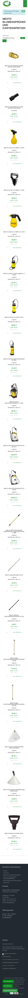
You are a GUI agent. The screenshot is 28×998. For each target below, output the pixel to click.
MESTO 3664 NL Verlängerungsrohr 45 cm (14, 616)
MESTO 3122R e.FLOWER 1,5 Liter (14, 232)
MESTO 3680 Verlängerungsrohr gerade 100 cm (14, 704)
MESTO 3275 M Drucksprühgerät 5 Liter (14, 402)
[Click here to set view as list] (6, 40)
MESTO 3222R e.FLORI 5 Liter (14, 317)
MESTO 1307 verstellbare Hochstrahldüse (14, 66)
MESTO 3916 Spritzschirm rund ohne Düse (14, 790)
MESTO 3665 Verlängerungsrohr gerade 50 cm (14, 659)
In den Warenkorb (17, 82)
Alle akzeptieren (8, 981)
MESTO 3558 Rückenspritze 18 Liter (14, 489)
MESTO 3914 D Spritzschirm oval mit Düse (14, 747)
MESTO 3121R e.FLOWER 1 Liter (14, 147)
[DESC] (22, 38)
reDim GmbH (19, 996)
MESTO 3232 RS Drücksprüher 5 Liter (14, 359)
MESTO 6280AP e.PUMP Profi (14, 833)
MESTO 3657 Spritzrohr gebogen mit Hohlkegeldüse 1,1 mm (14, 531)
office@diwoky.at (10, 902)
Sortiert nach (5, 35)
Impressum (21, 994)
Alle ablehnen (8, 986)
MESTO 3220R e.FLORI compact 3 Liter (14, 274)
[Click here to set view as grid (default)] (3, 40)
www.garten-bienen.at (7, 944)
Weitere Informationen (10, 994)
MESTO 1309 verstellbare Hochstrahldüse (14, 107)
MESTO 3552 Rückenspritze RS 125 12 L (14, 446)
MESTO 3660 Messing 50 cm (14, 575)
